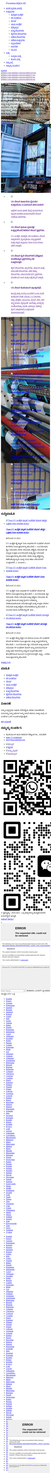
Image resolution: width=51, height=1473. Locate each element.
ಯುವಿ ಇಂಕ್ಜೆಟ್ (16, 24)
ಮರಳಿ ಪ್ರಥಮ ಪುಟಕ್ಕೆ (14, 8)
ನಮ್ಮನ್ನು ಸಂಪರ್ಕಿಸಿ (13, 65)
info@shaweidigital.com (15, 740)
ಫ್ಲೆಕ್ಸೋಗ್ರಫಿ (15, 27)
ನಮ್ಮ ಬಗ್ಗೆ (9, 62)
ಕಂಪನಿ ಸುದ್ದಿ (15, 59)
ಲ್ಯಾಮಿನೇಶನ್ (16, 43)
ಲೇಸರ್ (13, 21)
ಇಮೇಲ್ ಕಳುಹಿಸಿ (7, 919)
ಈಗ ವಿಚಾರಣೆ (6, 722)
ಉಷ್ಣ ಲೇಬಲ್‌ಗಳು (17, 30)
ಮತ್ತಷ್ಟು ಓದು (6, 122)
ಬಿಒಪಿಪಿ (14, 50)
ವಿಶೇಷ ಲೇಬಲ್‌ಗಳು (18, 37)
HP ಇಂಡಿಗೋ (16, 18)
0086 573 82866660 (14, 738)
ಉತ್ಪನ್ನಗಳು (10, 11)
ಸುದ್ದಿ (7, 53)
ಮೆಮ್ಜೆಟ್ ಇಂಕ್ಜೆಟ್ (17, 15)
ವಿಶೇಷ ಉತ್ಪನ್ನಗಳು (18, 40)
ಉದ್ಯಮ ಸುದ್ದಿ (16, 56)
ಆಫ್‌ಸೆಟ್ (14, 46)
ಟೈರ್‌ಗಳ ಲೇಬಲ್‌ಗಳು (18, 34)
